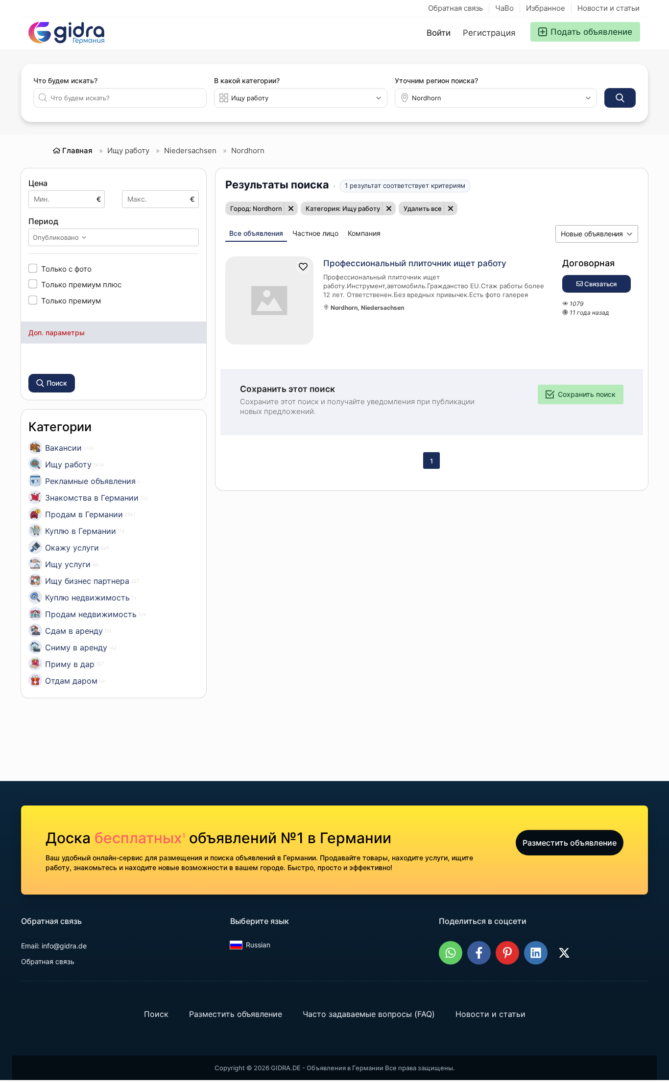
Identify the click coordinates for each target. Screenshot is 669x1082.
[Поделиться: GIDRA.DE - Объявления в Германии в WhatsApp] (450, 953)
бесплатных (140, 838)
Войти (439, 33)
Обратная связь (455, 8)
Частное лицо (315, 233)
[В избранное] (303, 267)
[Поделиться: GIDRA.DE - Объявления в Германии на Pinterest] (507, 953)
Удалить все (423, 208)
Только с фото (66, 268)
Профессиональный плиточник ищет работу (414, 263)
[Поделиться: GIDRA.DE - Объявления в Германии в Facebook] (479, 953)
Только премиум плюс (81, 284)
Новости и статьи (608, 8)
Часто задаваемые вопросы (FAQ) (369, 1014)
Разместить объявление (570, 843)
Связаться (600, 284)
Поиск (156, 1014)
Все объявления (256, 233)
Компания (364, 233)
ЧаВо (504, 8)
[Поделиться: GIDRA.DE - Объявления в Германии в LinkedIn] (536, 953)
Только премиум (71, 300)
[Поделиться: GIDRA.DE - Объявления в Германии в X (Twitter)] (564, 953)
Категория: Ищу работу (343, 208)
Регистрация (489, 33)
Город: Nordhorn (256, 208)
